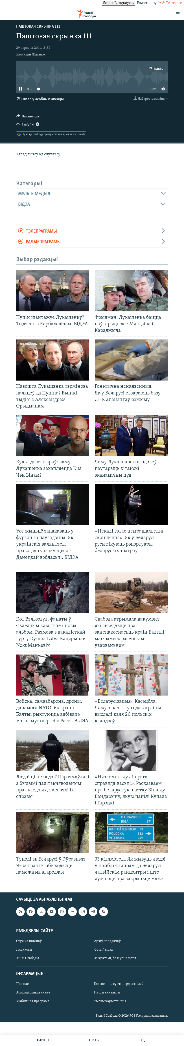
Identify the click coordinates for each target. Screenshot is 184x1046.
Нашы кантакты (107, 993)
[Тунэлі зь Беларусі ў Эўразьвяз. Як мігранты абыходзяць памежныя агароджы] (52, 832)
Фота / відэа (103, 949)
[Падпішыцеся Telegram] (93, 911)
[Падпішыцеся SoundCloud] (72, 911)
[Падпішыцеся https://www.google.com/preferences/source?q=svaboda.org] (20, 911)
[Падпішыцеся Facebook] (30, 911)
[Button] (27, 117)
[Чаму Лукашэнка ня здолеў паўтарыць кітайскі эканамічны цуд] (131, 435)
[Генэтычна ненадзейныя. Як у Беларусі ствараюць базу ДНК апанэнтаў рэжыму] (131, 360)
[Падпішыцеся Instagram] (83, 911)
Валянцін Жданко (30, 54)
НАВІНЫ (43, 1040)
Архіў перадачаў (107, 941)
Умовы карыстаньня (110, 1001)
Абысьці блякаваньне (33, 993)
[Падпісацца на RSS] (103, 911)
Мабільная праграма (32, 1001)
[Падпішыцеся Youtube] (51, 911)
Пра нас (22, 984)
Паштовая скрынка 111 (38, 27)
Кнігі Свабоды (27, 958)
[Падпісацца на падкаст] (62, 911)
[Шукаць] (143, 1040)
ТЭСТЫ (94, 1040)
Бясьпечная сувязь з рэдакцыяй (119, 984)
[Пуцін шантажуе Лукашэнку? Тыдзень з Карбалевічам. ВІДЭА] (52, 290)
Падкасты (24, 949)
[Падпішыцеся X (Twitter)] (41, 911)
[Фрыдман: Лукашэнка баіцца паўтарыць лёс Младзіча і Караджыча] (131, 290)
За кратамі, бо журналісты (115, 958)
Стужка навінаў (29, 941)
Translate (174, 3)
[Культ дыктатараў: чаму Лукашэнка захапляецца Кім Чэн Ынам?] (52, 435)
